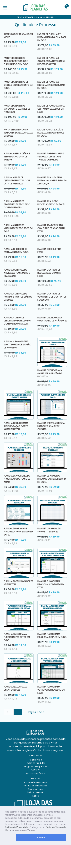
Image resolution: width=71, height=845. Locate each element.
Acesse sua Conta (35, 773)
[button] (36, 830)
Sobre (35, 795)
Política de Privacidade (16, 827)
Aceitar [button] (41, 837)
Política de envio (35, 792)
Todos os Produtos (35, 762)
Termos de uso (35, 789)
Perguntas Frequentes (35, 766)
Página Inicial (35, 759)
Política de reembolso (35, 782)
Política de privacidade (35, 785)
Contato (35, 769)
